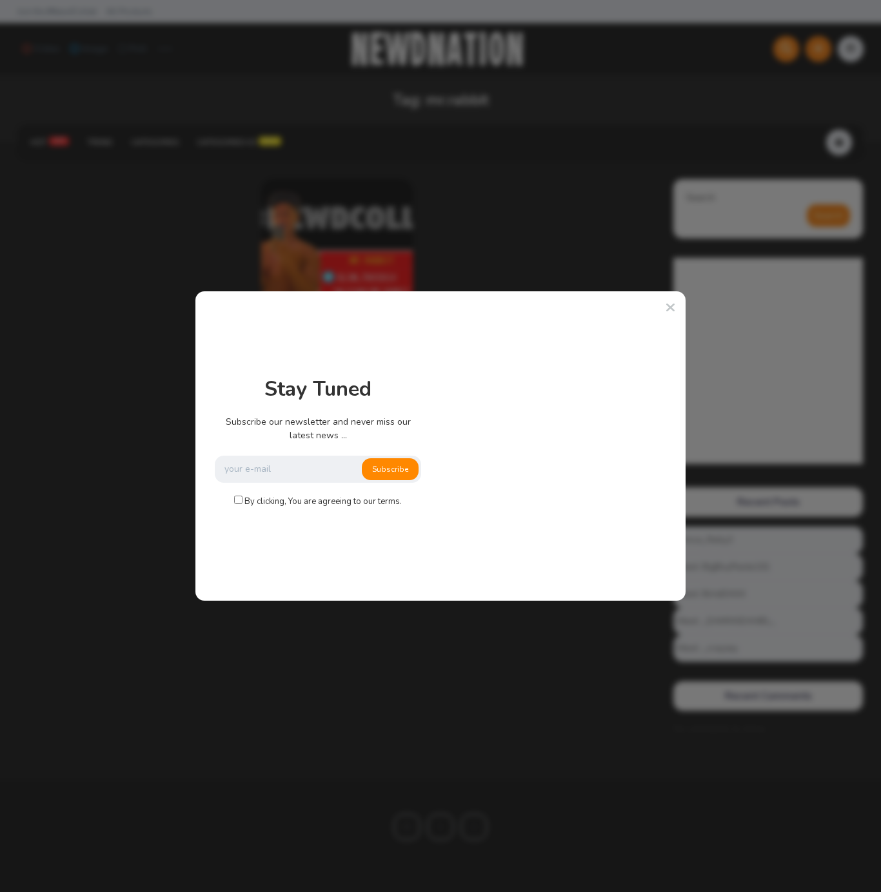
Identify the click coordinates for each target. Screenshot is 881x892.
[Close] (670, 308)
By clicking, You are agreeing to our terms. (323, 501)
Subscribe (390, 469)
